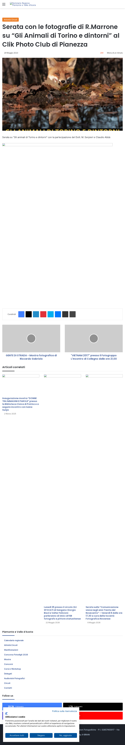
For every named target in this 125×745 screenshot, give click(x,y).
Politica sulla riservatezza (64, 711)
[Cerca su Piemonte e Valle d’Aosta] (121, 5)
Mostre (7, 659)
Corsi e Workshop (12, 669)
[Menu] (3, 5)
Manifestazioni (11, 650)
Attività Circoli (10, 19)
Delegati (8, 673)
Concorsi (8, 664)
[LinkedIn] (36, 314)
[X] (29, 314)
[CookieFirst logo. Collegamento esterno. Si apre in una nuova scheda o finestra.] (6, 713)
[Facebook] (21, 314)
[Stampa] (73, 314)
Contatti (8, 688)
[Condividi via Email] (65, 314)
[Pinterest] (43, 314)
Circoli (7, 683)
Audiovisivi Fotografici (14, 678)
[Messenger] (58, 314)
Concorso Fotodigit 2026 (16, 654)
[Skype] (51, 314)
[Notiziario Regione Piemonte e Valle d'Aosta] (24, 4)
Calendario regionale (14, 640)
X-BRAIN (86, 734)
